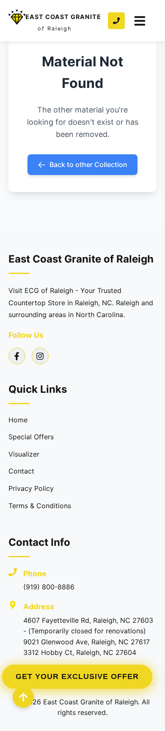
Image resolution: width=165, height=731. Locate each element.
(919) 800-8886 (48, 587)
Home (18, 420)
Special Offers (31, 437)
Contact (21, 471)
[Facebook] (16, 356)
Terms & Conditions (39, 505)
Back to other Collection (88, 164)
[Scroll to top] (23, 697)
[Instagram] (40, 356)
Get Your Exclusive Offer (77, 676)
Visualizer (23, 454)
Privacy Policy (31, 488)
